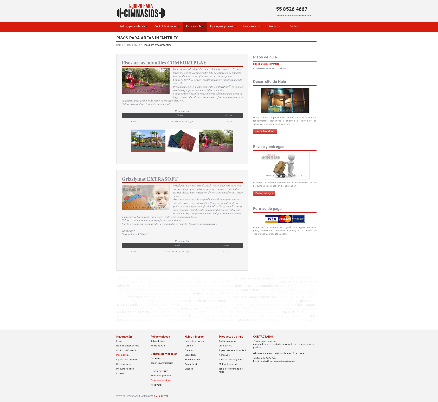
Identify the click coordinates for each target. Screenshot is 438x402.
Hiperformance (192, 359)
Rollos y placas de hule (133, 26)
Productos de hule (125, 368)
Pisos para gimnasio (161, 375)
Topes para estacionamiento (233, 350)
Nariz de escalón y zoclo (231, 359)
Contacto (295, 26)
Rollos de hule (158, 341)
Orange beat (191, 364)
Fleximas (189, 350)
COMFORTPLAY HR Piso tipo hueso (270, 68)
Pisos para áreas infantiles (266, 64)
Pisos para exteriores (161, 380)
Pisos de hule (194, 26)
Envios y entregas (264, 193)
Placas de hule (158, 345)
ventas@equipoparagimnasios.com (293, 15)
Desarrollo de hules (265, 131)
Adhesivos (224, 355)
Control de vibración (166, 26)
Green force (190, 355)
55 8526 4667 (291, 9)
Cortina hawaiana (227, 341)
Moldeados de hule (228, 364)
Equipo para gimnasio (222, 26)
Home (119, 45)
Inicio (119, 341)
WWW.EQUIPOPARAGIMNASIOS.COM (134, 396)
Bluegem (189, 368)
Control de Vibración (126, 350)
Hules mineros (251, 26)
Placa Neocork (158, 358)
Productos (275, 26)
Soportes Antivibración (162, 363)
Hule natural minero (194, 341)
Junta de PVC (225, 345)
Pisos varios (157, 385)
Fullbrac (189, 345)
